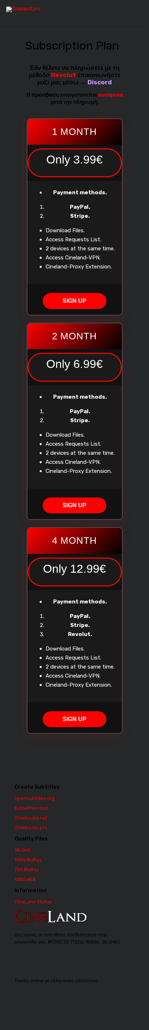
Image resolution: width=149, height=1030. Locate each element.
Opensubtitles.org (34, 798)
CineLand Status (33, 901)
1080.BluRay (28, 859)
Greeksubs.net (30, 818)
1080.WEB (25, 879)
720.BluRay (26, 869)
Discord (100, 82)
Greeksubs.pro (30, 827)
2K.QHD (22, 850)
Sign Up (74, 301)
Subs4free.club (31, 808)
